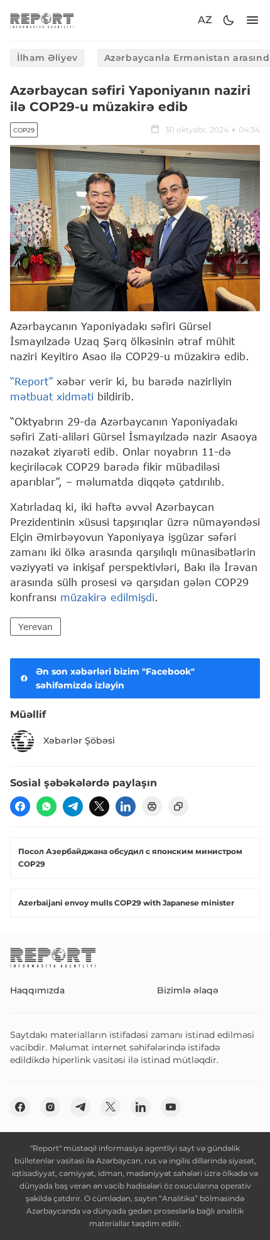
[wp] (46, 806)
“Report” (31, 381)
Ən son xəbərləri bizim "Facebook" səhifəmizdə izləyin (115, 678)
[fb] (20, 806)
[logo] (42, 20)
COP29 (24, 130)
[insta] (50, 1107)
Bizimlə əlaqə (188, 990)
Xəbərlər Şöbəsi (79, 740)
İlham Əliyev (47, 57)
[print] (152, 806)
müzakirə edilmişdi (107, 597)
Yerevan (35, 626)
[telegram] (73, 806)
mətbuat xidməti (52, 396)
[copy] (178, 806)
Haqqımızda (37, 990)
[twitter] (99, 806)
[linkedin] (126, 806)
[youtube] (171, 1107)
